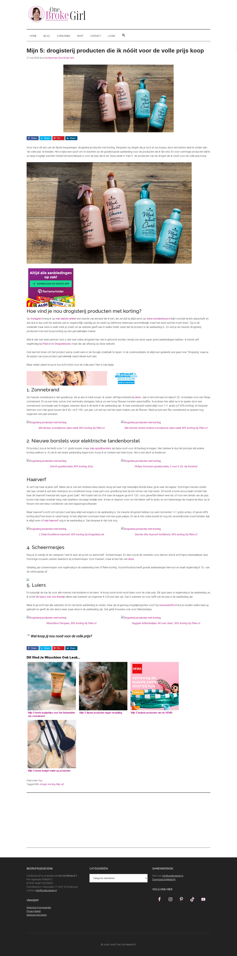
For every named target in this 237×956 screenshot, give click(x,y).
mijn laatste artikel (66, 318)
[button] (123, 35)
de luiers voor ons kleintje (50, 596)
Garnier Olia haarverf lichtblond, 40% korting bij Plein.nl (166, 534)
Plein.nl (46, 343)
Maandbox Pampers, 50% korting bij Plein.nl (71, 623)
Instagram (36, 318)
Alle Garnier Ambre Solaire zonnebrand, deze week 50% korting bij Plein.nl (165, 427)
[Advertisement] (118, 820)
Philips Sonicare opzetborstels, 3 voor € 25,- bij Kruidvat (165, 466)
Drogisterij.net (62, 343)
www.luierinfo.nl (168, 605)
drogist (43, 784)
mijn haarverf (51, 520)
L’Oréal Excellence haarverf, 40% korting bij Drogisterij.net (71, 534)
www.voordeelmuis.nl (159, 318)
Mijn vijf (60, 784)
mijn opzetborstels (100, 448)
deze (138, 397)
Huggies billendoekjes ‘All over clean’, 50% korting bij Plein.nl (166, 623)
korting (51, 784)
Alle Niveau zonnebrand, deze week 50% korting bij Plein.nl (71, 427)
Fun (40, 780)
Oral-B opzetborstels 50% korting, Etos (71, 466)
